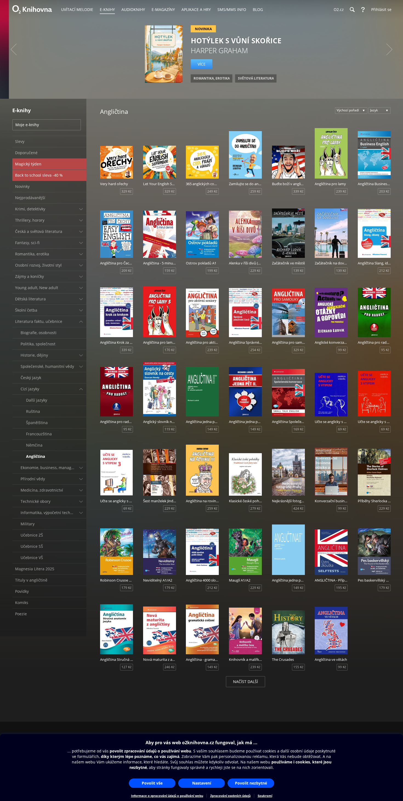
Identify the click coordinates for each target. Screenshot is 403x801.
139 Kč (298, 270)
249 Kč (212, 191)
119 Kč (169, 429)
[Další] (389, 49)
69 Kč (342, 429)
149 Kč (212, 429)
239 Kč (341, 191)
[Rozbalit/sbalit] (80, 209)
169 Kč (298, 429)
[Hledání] (352, 9)
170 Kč (169, 350)
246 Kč (169, 667)
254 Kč (255, 350)
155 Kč (298, 667)
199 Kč (212, 270)
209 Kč (126, 270)
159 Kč (169, 270)
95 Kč (385, 350)
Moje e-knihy (27, 124)
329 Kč (126, 191)
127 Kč (126, 667)
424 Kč (298, 508)
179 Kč (126, 587)
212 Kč (384, 270)
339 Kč (298, 191)
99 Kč (342, 350)
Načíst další (245, 681)
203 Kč (384, 191)
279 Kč (255, 508)
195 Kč (341, 587)
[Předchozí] (14, 49)
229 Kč (255, 270)
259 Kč (255, 191)
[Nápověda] (362, 9)
